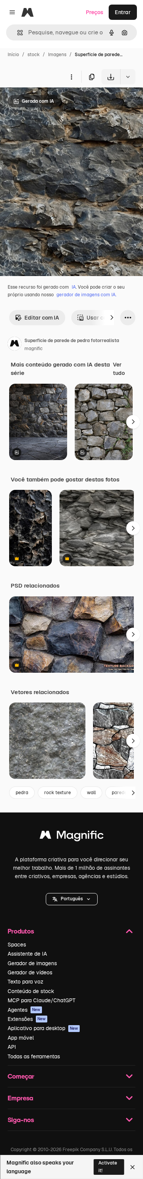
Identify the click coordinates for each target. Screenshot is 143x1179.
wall (91, 793)
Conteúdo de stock (31, 991)
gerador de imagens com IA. (86, 295)
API (12, 1046)
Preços (94, 12)
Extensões (27, 1019)
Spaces (17, 944)
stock (33, 55)
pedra (22, 793)
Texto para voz (25, 981)
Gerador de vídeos (30, 972)
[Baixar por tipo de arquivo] (127, 76)
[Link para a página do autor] (14, 345)
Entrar (123, 12)
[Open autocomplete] (16, 33)
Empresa (20, 1098)
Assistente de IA (27, 953)
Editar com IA (41, 317)
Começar (21, 1076)
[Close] (133, 1167)
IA (74, 287)
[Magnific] (72, 837)
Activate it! (107, 1166)
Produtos (21, 931)
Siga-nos (21, 1120)
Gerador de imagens (32, 963)
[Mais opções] (71, 76)
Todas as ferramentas (34, 1056)
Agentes (24, 1009)
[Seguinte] (112, 317)
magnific (33, 349)
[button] (72, 899)
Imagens (57, 55)
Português (72, 899)
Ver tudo (119, 368)
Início (13, 55)
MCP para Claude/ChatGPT (42, 1000)
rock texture (57, 793)
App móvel (21, 1037)
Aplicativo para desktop (43, 1028)
